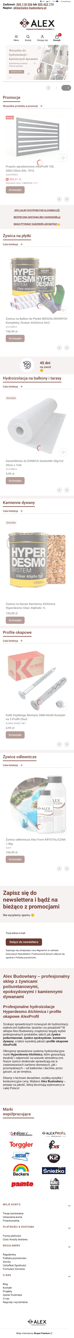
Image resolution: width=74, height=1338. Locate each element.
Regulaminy (9, 1254)
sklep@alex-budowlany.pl (29, 8)
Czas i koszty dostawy (15, 1239)
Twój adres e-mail (15, 933)
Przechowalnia (11, 1220)
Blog (5, 1284)
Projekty (7, 1291)
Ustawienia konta (12, 1217)
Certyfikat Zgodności (14, 1265)
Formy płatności (12, 1235)
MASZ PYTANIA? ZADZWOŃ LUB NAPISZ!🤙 (37, 224)
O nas (6, 1298)
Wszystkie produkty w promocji (20, 106)
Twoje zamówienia (13, 1213)
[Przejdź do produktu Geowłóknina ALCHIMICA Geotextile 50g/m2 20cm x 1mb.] (37, 426)
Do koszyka (15, 189)
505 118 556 (24, 4)
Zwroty (7, 1261)
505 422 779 (46, 4)
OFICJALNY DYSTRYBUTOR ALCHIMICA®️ (37, 210)
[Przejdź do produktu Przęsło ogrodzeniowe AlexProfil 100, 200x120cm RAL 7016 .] (37, 138)
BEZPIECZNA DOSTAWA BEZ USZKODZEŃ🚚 (37, 217)
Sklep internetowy (33, 1333)
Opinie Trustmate (12, 1294)
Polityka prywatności (14, 1258)
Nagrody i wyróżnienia (15, 1302)
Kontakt (7, 1287)
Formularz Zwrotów (14, 1269)
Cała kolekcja (10, 244)
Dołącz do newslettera (24, 942)
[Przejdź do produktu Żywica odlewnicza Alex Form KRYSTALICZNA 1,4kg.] (37, 804)
